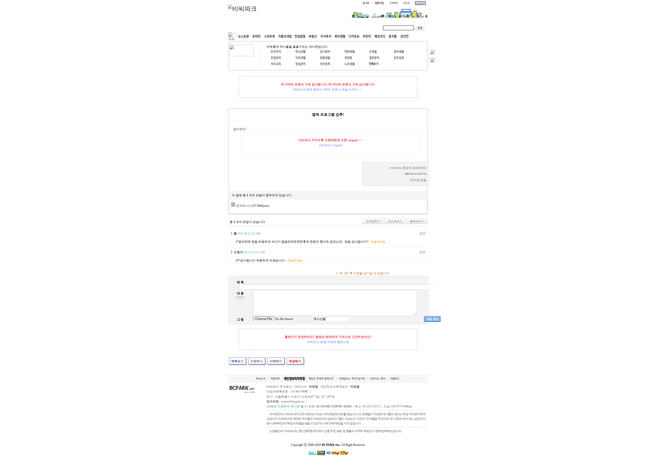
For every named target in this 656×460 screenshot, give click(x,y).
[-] (242, 297)
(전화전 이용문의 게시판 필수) (287, 406)
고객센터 (326, 27)
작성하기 (295, 361)
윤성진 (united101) (414, 168)
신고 (422, 233)
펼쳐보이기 (417, 221)
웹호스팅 (283, 27)
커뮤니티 (240, 27)
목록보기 (237, 361)
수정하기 (256, 361)
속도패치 (261, 27)
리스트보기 (395, 221)
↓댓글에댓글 (377, 241)
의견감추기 (373, 221)
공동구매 (304, 27)
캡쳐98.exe (243, 206)
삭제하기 (276, 361)
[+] (238, 297)
